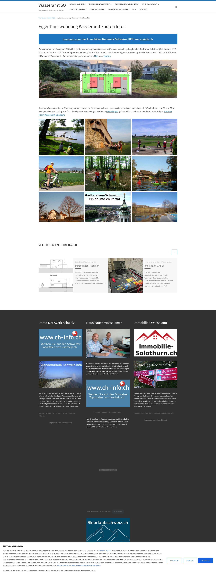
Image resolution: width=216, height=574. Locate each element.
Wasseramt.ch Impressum (165, 413)
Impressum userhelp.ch (102, 412)
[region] (108, 558)
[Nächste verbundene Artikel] (174, 252)
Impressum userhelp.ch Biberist (61, 423)
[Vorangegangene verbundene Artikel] (168, 252)
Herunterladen (118, 511)
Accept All (205, 560)
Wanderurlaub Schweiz (60, 413)
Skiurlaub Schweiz (45, 413)
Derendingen (112, 111)
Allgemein (51, 18)
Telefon (107, 56)
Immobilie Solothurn (141, 413)
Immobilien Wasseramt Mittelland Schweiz (98, 511)
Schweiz (119, 412)
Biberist (113, 412)
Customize (174, 560)
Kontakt (115, 427)
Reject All (190, 560)
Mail (96, 56)
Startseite (42, 18)
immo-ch (152, 413)
